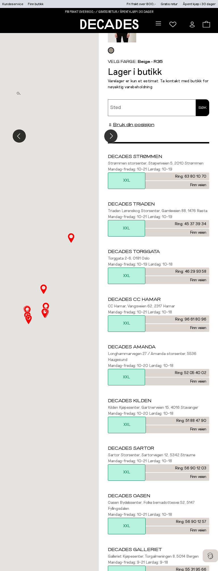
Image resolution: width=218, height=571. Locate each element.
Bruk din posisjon (133, 124)
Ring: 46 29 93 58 (190, 272)
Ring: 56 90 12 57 (191, 522)
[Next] (111, 136)
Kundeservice (12, 4)
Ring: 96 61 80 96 (190, 319)
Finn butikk (35, 4)
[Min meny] (173, 24)
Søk (202, 107)
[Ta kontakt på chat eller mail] (210, 555)
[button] (45, 313)
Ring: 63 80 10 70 (190, 176)
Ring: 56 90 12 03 (190, 468)
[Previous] (19, 136)
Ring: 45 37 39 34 (190, 224)
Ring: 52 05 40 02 (190, 373)
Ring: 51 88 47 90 (191, 421)
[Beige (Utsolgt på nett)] (111, 50)
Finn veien (198, 185)
